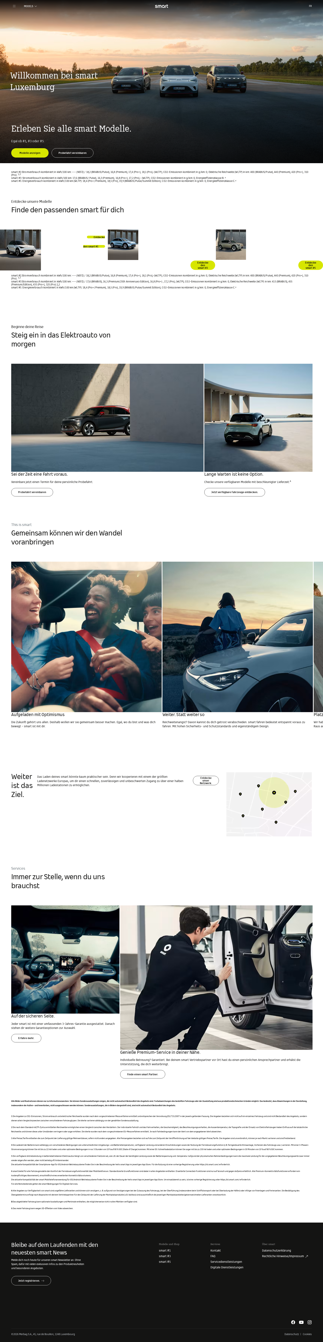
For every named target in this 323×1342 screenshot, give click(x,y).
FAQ (212, 1256)
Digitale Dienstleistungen (226, 1267)
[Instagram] (309, 1322)
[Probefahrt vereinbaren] (72, 150)
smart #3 (165, 1256)
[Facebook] (293, 1322)
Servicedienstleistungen (226, 1261)
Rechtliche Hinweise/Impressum (283, 1256)
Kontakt (215, 1250)
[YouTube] (301, 1322)
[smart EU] (161, 6)
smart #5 (165, 1261)
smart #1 (165, 1250)
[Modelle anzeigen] (30, 150)
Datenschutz (291, 1334)
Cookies (307, 1334)
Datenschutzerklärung (276, 1250)
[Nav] (14, 6)
